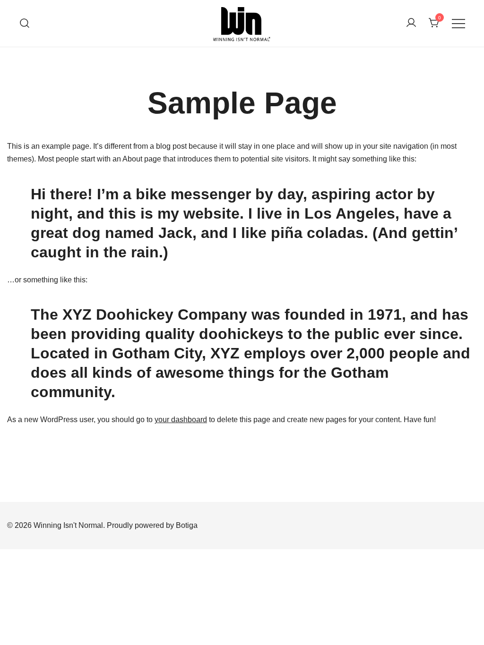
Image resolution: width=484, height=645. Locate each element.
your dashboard (181, 420)
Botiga (187, 525)
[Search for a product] (25, 23)
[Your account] (411, 23)
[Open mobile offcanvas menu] (458, 23)
